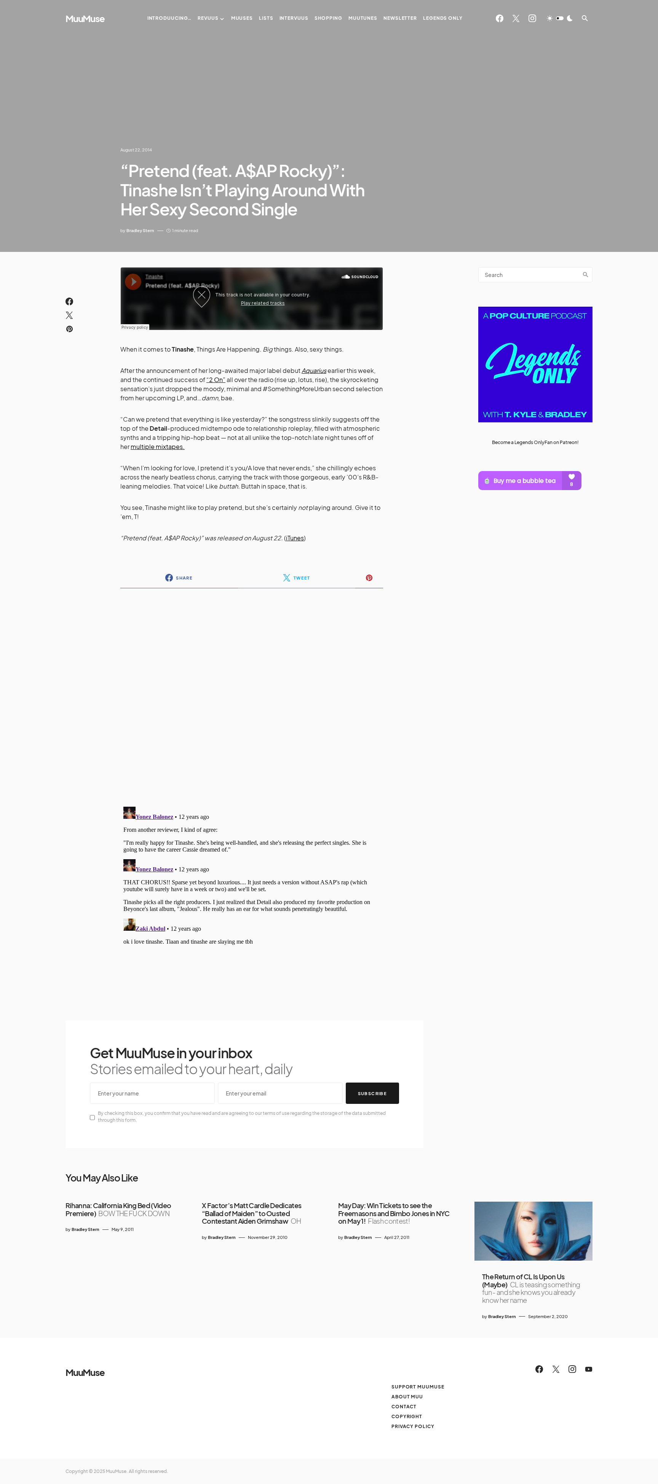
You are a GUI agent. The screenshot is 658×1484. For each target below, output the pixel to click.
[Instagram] (532, 18)
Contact (404, 1406)
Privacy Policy (412, 1426)
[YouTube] (589, 1369)
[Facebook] (499, 18)
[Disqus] (251, 692)
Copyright (406, 1416)
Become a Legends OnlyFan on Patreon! (535, 443)
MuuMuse (85, 18)
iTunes (295, 538)
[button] (559, 18)
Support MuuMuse (417, 1387)
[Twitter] (516, 18)
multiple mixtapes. (158, 447)
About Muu (407, 1397)
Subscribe (372, 1093)
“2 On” (215, 380)
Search (585, 274)
